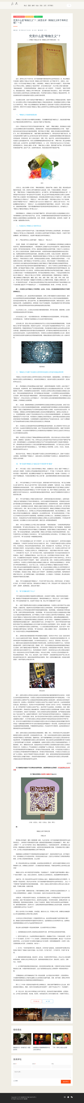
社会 (37, 5)
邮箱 (34, 1064)
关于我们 (50, 5)
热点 (25, 5)
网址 (53, 1064)
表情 (16, 1080)
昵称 (14, 1064)
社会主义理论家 (29, 16)
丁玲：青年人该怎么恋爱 (60, 1047)
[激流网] (14, 3)
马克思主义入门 (38, 16)
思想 (29, 5)
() (37, 1001)
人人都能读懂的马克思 (19, 16)
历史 (41, 5)
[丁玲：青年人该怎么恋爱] (62, 1039)
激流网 (41, 30)
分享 (48, 1001)
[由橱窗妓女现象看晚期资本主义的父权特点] (42, 1039)
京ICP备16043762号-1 (30, 1097)
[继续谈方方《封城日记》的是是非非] (22, 1039)
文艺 (45, 5)
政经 (33, 5)
